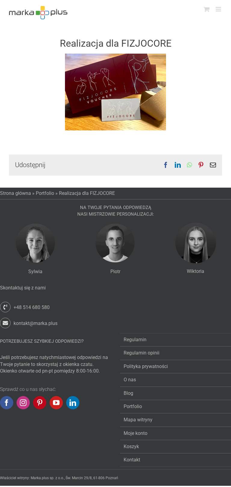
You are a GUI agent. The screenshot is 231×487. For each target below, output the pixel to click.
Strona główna (15, 193)
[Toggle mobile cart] (207, 9)
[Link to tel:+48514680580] (5, 307)
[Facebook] (6, 402)
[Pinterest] (39, 402)
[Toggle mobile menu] (219, 9)
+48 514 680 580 (32, 307)
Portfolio (45, 193)
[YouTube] (56, 402)
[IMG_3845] (115, 56)
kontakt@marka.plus (35, 323)
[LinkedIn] (72, 402)
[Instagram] (23, 402)
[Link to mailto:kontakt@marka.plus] (5, 323)
